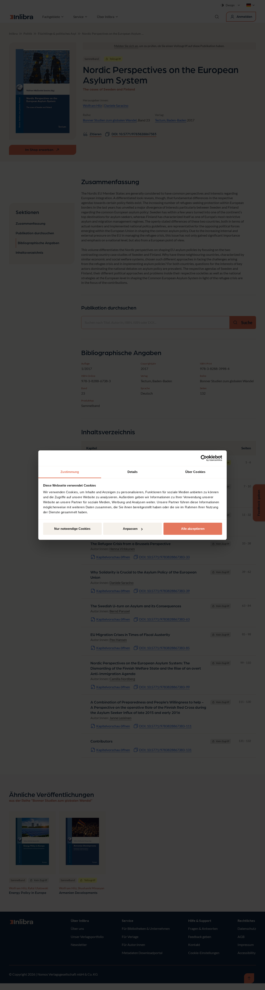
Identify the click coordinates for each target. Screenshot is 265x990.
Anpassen (130, 528)
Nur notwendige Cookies (72, 528)
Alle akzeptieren (193, 528)
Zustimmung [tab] (69, 472)
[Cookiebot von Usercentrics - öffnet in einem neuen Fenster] (203, 458)
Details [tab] (132, 472)
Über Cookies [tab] (195, 472)
